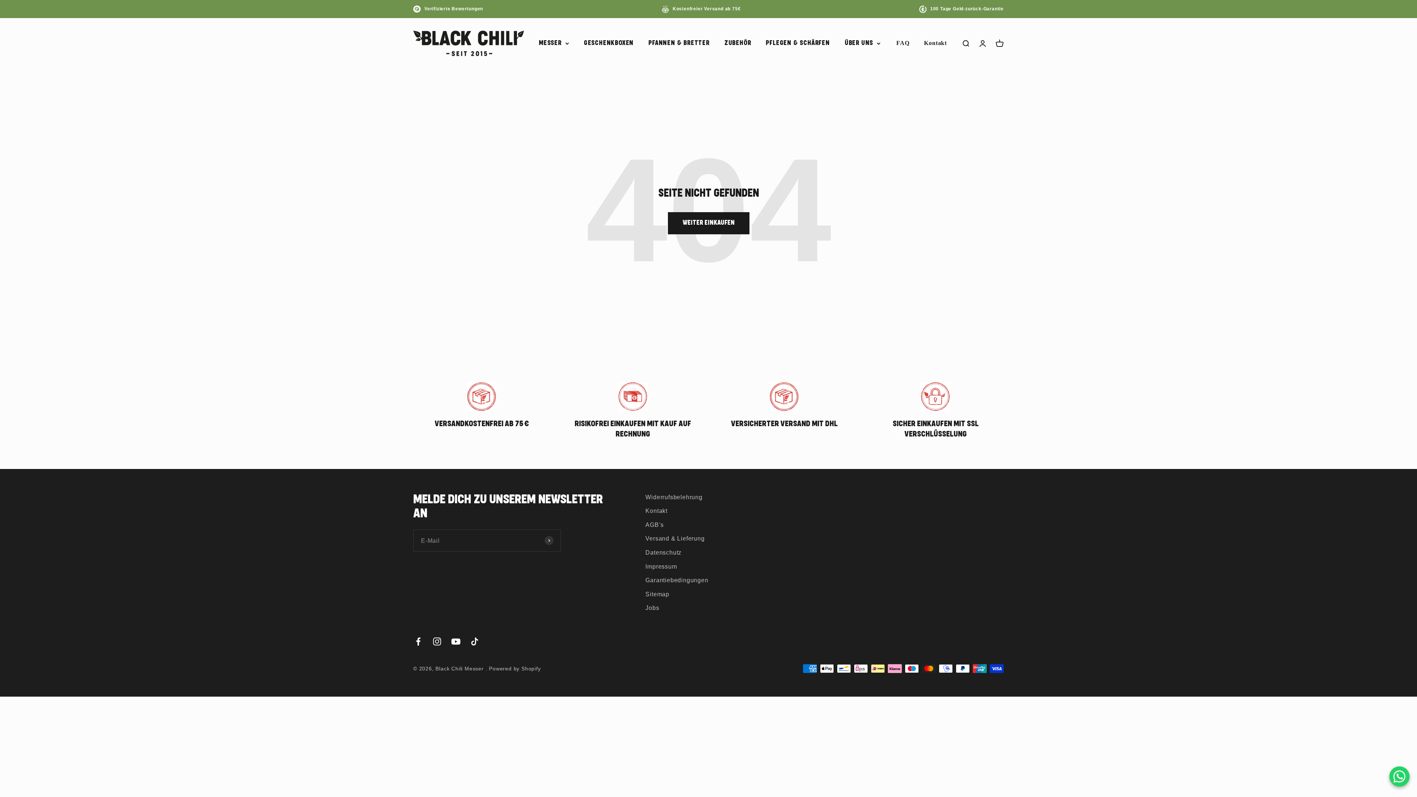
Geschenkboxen (609, 43)
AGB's (654, 525)
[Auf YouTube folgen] (456, 641)
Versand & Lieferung (674, 538)
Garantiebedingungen (676, 580)
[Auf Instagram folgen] (437, 641)
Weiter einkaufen (709, 223)
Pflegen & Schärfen (798, 43)
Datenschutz (663, 552)
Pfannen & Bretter (679, 43)
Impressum (661, 566)
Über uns (859, 43)
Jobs (652, 608)
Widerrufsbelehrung (673, 497)
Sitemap (657, 594)
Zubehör (737, 43)
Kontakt (935, 43)
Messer (550, 43)
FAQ (902, 43)
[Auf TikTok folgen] (475, 641)
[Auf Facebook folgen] (418, 641)
